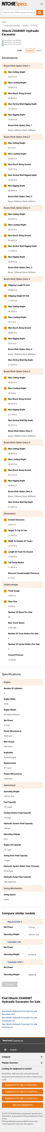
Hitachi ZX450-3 (15, 922)
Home (4, 22)
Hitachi (25, 25)
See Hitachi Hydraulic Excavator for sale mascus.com (19, 1025)
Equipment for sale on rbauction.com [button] (23, 1085)
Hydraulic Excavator (12, 25)
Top (40, 1128)
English (14, 1050)
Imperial (30, 50)
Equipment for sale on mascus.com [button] (22, 1098)
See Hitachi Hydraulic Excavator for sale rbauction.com (19, 1012)
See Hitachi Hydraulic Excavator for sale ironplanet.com (19, 1019)
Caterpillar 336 (14, 942)
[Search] (39, 12)
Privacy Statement (30, 1116)
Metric (39, 50)
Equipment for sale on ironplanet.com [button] (23, 1091)
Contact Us (18, 1040)
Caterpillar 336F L (16, 962)
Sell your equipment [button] (22, 1105)
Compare (9, 984)
